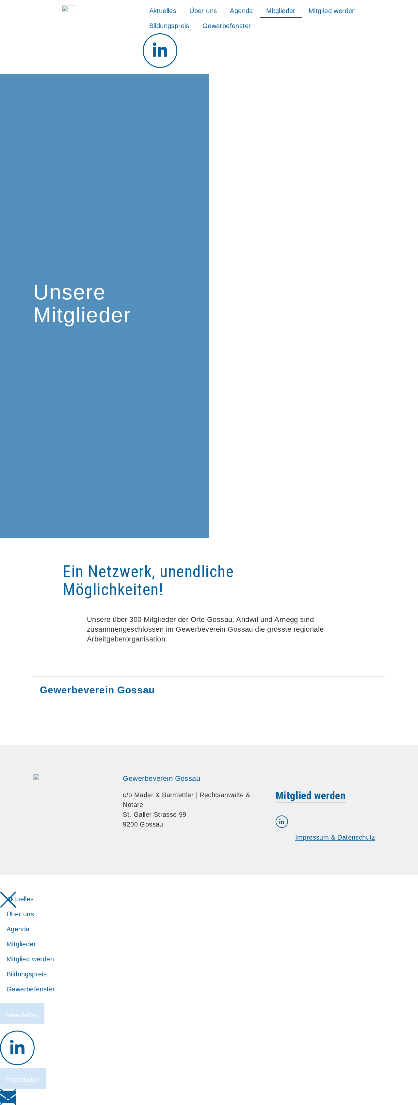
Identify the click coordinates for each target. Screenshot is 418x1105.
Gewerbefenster (226, 25)
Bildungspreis (169, 25)
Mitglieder (281, 10)
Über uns (203, 10)
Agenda (241, 10)
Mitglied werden (332, 10)
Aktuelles (163, 10)
